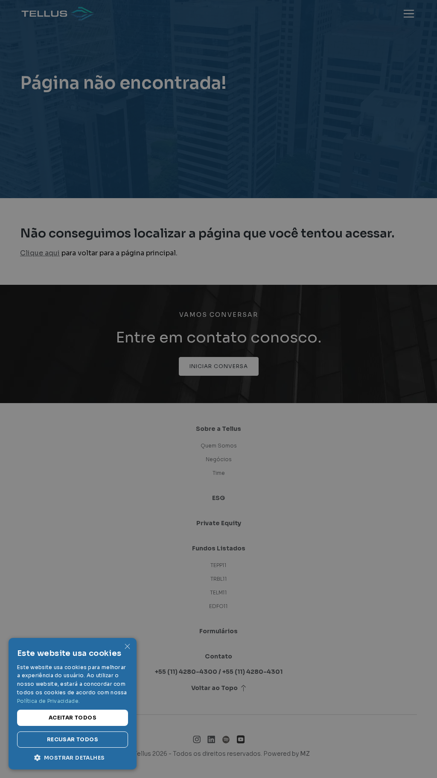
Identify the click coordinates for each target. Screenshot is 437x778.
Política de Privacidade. (48, 701)
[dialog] (218, 389)
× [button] (127, 647)
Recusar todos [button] (72, 739)
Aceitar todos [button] (72, 717)
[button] (72, 757)
